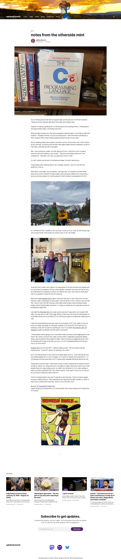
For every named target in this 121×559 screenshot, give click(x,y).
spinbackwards (13, 16)
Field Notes (50, 16)
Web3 (31, 16)
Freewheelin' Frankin (45, 386)
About (58, 16)
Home (25, 16)
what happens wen (45, 298)
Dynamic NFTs (35, 348)
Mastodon (52, 547)
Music (43, 16)
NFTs (32, 31)
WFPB (37, 16)
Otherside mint (44, 312)
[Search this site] (113, 16)
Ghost (56, 558)
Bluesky (67, 547)
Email (59, 547)
